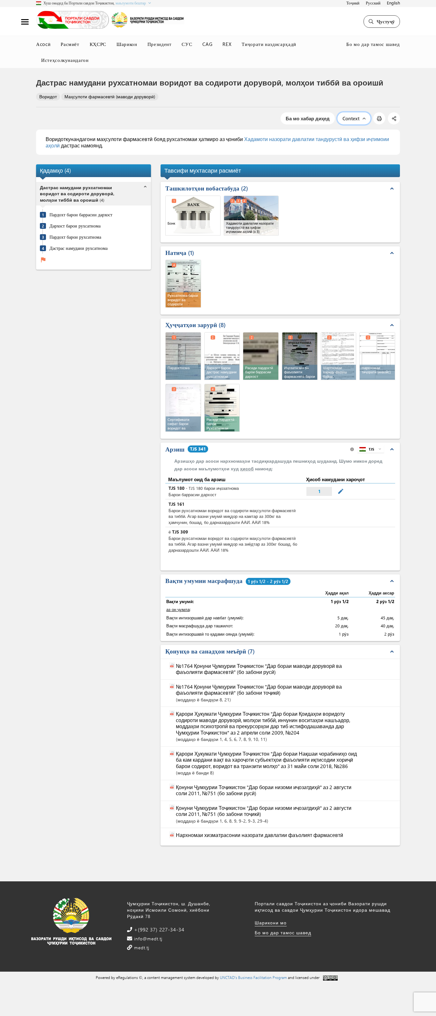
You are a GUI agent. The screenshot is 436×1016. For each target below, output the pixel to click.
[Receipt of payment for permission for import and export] (222, 408)
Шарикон (127, 44)
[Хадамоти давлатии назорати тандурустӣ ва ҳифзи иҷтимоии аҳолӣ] (251, 215)
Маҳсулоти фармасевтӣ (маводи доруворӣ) (109, 96)
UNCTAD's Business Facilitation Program (253, 977)
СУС (187, 44)
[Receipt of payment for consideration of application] (261, 356)
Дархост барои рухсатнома (75, 226)
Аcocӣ (43, 44)
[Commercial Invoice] (377, 356)
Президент (159, 44)
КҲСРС (98, 44)
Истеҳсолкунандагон (65, 60)
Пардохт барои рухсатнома (75, 237)
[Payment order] (183, 356)
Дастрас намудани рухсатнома (78, 248)
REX (226, 44)
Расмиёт (70, 44)
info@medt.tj (147, 939)
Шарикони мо (271, 923)
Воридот (48, 96)
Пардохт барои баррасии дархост (80, 215)
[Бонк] (193, 215)
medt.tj (140, 948)
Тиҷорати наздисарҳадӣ (269, 44)
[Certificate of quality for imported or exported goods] (183, 408)
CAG (207, 44)
